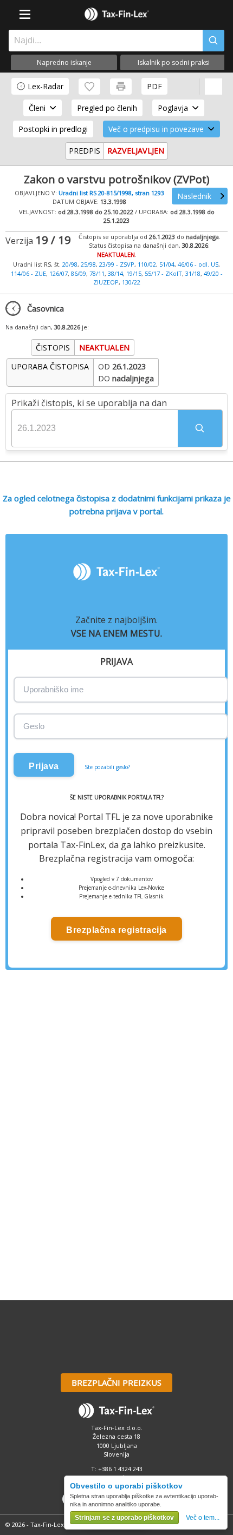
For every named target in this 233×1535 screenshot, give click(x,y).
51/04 (166, 264)
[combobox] (103, 40)
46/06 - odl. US (198, 264)
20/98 (69, 264)
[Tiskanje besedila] (121, 86)
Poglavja (173, 108)
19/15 (133, 273)
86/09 (78, 273)
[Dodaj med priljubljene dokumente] (89, 86)
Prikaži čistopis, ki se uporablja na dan (89, 403)
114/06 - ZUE (28, 273)
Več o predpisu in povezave (156, 129)
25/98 (88, 264)
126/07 (58, 273)
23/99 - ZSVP (116, 264)
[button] (200, 428)
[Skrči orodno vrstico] (213, 86)
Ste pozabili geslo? (107, 767)
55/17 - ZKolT (163, 273)
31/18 (192, 273)
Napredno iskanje (64, 62)
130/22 (131, 282)
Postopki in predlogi (53, 129)
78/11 (97, 273)
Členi (37, 108)
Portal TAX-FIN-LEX (116, 14)
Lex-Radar (45, 86)
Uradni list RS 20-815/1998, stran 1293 (111, 193)
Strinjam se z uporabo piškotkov (124, 1517)
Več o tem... (202, 1517)
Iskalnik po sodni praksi (174, 62)
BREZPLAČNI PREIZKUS (116, 1382)
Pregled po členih (107, 108)
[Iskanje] (213, 40)
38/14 (115, 273)
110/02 (147, 264)
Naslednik (194, 196)
